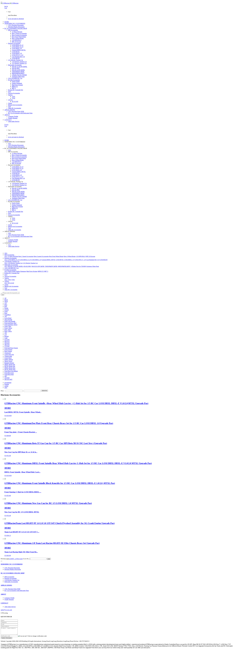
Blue (5, 305)
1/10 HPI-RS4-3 (81, 256)
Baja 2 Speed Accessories (25, 256)
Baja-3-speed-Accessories (41, 256)
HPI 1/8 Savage (90, 256)
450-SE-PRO (27, 266)
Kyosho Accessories (10, 269)
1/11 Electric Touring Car (30, 263)
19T (5, 333)
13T (5, 303)
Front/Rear (7, 315)
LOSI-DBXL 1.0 (69, 260)
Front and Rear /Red (10, 323)
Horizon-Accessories (10, 258)
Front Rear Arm (9, 373)
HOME (6, 22)
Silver (6, 301)
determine (44, 390)
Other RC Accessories (10, 289)
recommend (7, 382)
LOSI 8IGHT (104, 260)
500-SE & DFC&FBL (38, 266)
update (6, 386)
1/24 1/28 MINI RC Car (11, 268)
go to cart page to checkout (16, 18)
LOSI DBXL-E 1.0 (13, 260)
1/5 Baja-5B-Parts (13, 256)
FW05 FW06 (11, 271)
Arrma (6, 284)
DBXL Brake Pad (9, 364)
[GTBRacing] (118, 3)
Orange (6, 310)
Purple (6, 308)
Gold (5, 338)
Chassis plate (8, 356)
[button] (32, 636)
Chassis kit (7, 353)
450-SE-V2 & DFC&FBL (15, 266)
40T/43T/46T (8, 379)
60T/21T (7, 341)
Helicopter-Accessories (11, 265)
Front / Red (7, 326)
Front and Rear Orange (11, 348)
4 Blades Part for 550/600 (78, 266)
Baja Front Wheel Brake (56, 256)
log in (6, 6)
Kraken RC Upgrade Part (11, 273)
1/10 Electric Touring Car (11, 261)
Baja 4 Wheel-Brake (70, 256)
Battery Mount (8, 359)
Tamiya (6, 278)
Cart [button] (5, 8)
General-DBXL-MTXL (48, 260)
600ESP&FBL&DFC (64, 266)
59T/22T (7, 343)
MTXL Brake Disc (9, 369)
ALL (9, 143)
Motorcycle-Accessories (11, 286)
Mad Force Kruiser (31, 271)
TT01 (9, 279)
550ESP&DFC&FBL (51, 266)
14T (5, 316)
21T (5, 334)
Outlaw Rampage (21, 271)
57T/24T (7, 346)
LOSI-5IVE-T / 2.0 (80, 260)
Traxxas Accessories (10, 276)
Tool (5, 288)
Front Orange (8, 349)
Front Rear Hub (9, 374)
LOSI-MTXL (60, 260)
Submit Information (6, 638)
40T (5, 376)
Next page (20, 559)
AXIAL (6, 281)
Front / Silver (8, 328)
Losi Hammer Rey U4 (92, 260)
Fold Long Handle (9, 321)
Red (5, 306)
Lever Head (7, 318)
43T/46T (7, 378)
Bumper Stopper (9, 363)
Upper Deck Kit (9, 354)
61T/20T (7, 339)
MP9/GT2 (41, 271)
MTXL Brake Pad (9, 366)
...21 (15, 559)
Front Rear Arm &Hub (11, 371)
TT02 (13, 279)
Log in (6, 124)
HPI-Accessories (9, 255)
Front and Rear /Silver (10, 324)
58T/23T (7, 344)
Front (6, 311)
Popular (6, 384)
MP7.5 (46, 271)
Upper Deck (8, 358)
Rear (5, 313)
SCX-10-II (11, 283)
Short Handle (8, 319)
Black (6, 300)
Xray (5, 274)
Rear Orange (8, 351)
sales (5, 387)
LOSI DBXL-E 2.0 (25, 260)
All (5, 298)
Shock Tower (8, 361)
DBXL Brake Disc (9, 368)
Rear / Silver (8, 331)
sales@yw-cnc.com (6, 610)
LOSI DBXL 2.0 (36, 260)
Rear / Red (7, 329)
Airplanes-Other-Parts (92, 266)
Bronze (6, 336)
